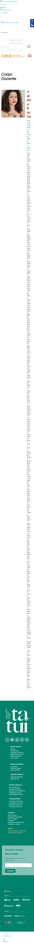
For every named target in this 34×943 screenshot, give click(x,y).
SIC (4, 938)
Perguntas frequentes (15, 817)
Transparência (7, 936)
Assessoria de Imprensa (16, 822)
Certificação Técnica (16, 794)
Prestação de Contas (16, 803)
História (12, 749)
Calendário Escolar (15, 793)
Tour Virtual (14, 758)
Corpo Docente (15, 756)
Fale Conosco (12, 815)
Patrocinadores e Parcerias (17, 831)
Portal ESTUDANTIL (16, 43)
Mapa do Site (14, 779)
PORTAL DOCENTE (17, 40)
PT (15, 50)
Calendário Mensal (16, 777)
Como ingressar (14, 787)
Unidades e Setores (17, 753)
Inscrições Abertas (15, 789)
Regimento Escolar (16, 754)
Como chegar (12, 819)
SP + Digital (3, 4)
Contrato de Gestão (15, 801)
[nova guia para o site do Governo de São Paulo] (6, 10)
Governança (14, 751)
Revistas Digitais (15, 768)
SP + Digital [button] (4, 12)
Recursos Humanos (15, 805)
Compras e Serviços (15, 806)
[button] (10, 22)
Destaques (14, 766)
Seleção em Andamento (17, 791)
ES (21, 50)
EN (10, 50)
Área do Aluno (15, 770)
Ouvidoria (11, 820)
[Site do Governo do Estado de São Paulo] (8, 1)
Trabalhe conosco (14, 824)
